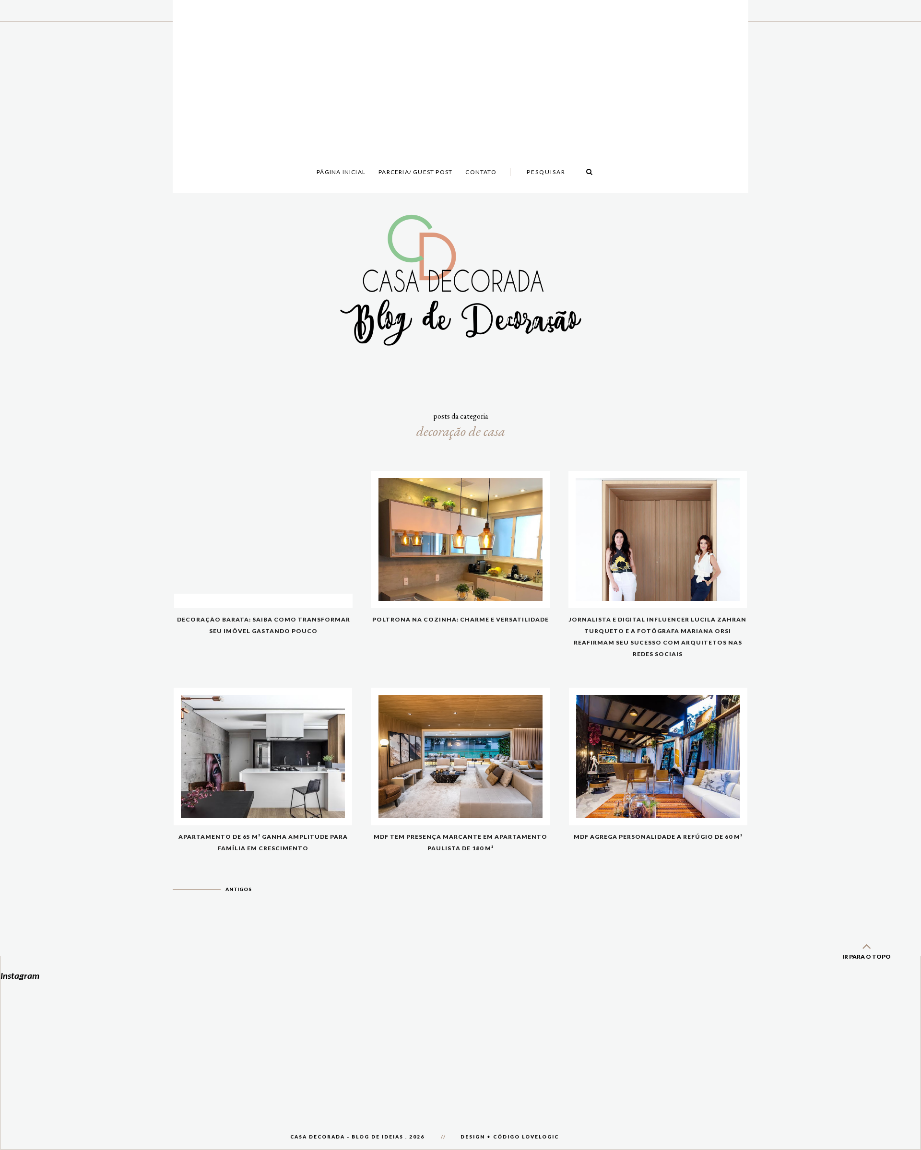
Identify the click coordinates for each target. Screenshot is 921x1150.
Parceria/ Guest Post (415, 172)
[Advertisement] (460, 67)
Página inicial (341, 172)
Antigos (238, 889)
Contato (480, 172)
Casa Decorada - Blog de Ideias (346, 1136)
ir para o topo (866, 956)
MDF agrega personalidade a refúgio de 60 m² (658, 836)
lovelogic (540, 1136)
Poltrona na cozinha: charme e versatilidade (460, 619)
